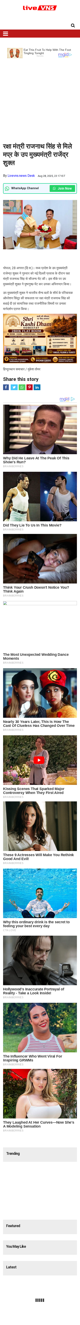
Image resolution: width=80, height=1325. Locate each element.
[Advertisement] (40, 98)
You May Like (16, 1246)
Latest (11, 1267)
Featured (13, 1226)
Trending (13, 1153)
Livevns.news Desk (21, 176)
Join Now (64, 188)
